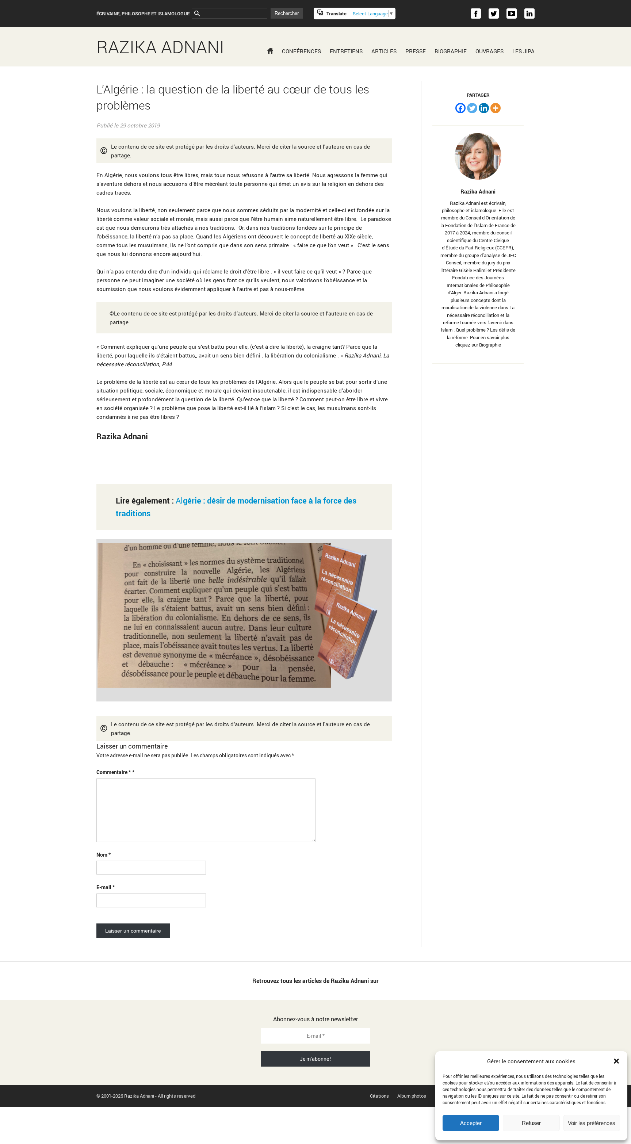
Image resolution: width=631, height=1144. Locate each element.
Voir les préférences (591, 1123)
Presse (415, 51)
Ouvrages (489, 51)
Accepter (471, 1123)
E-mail (105, 887)
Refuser (531, 1123)
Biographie (451, 51)
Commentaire (113, 772)
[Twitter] (472, 108)
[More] (495, 108)
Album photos (411, 1096)
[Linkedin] (484, 108)
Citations (379, 1096)
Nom (103, 854)
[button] (616, 1061)
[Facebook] (460, 108)
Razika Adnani (160, 46)
